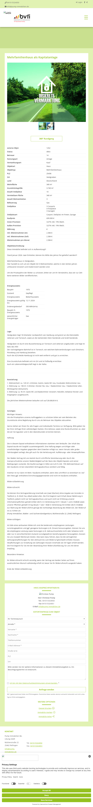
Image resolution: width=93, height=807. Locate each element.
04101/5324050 (13, 2)
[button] (84, 65)
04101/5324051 (36, 746)
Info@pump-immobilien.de (18, 6)
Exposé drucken (45, 708)
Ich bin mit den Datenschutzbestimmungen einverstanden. (34, 683)
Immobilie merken (45, 712)
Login (80, 2)
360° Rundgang (46, 138)
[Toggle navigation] (86, 17)
